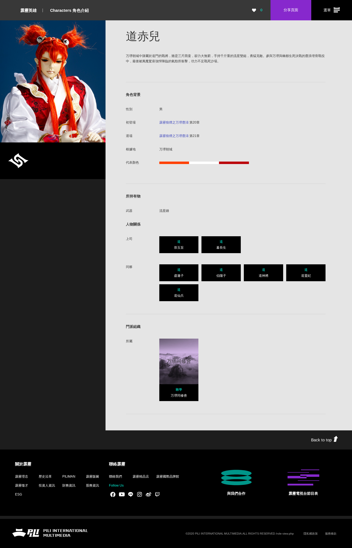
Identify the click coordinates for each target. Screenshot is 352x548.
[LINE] (131, 494)
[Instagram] (139, 494)
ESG (18, 494)
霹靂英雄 (28, 10)
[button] (331, 10)
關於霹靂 (23, 464)
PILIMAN (68, 476)
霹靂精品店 (141, 476)
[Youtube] (122, 494)
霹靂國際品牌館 (167, 476)
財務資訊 (68, 485)
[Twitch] (157, 494)
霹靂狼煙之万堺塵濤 (174, 122)
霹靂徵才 (21, 485)
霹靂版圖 (92, 476)
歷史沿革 (45, 476)
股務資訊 (92, 485)
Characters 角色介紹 (69, 10)
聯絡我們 (115, 476)
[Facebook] (113, 494)
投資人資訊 (47, 485)
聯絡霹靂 (117, 464)
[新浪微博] (148, 494)
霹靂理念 (21, 476)
